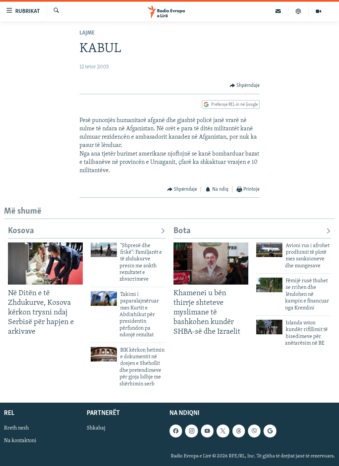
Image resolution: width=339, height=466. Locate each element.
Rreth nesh (16, 428)
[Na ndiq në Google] (270, 431)
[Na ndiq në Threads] (238, 431)
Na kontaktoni (20, 440)
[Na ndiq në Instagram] (191, 431)
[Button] (245, 85)
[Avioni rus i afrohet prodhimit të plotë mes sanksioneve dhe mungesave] (269, 249)
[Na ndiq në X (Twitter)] (223, 431)
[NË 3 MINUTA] (278, 11)
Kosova (21, 231)
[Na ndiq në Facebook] (176, 431)
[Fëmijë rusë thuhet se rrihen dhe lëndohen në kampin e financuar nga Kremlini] (269, 285)
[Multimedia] (318, 11)
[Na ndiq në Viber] (254, 431)
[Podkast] (298, 11)
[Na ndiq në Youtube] (207, 431)
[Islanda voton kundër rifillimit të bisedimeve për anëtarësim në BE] (269, 327)
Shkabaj (96, 428)
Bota (182, 231)
